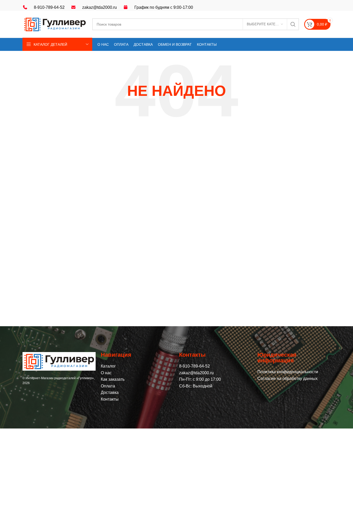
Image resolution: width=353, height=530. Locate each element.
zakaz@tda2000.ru (99, 7)
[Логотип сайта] (54, 24)
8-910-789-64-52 (49, 7)
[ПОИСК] (293, 24)
